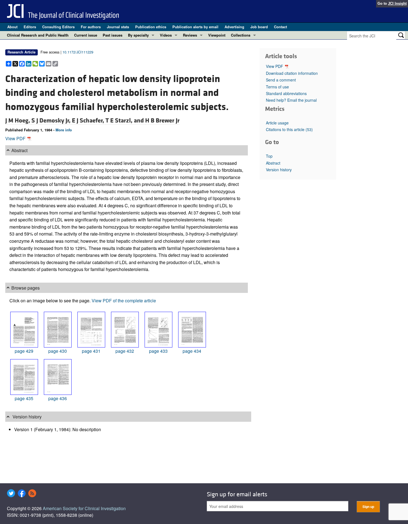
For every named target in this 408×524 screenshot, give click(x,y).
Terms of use (277, 87)
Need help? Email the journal (291, 100)
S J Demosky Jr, (51, 120)
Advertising (234, 26)
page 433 (158, 351)
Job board (259, 26)
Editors (30, 26)
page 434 (192, 351)
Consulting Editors (58, 26)
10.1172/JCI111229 (77, 52)
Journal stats (118, 26)
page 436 (57, 398)
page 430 (57, 351)
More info (64, 129)
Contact (280, 26)
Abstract (273, 163)
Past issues (112, 35)
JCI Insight (397, 3)
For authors (91, 26)
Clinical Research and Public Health (38, 35)
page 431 (91, 351)
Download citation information (292, 73)
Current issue (85, 35)
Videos (166, 35)
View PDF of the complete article (124, 300)
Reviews (190, 35)
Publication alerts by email (195, 26)
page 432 (124, 351)
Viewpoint (216, 35)
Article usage (277, 123)
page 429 (24, 351)
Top (269, 156)
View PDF (16, 138)
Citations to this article (289, 129)
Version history (279, 169)
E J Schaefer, (88, 120)
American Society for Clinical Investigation (84, 508)
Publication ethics (150, 26)
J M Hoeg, (18, 120)
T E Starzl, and (125, 120)
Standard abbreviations (286, 93)
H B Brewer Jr (162, 120)
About (12, 26)
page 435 (24, 398)
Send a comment (281, 80)
